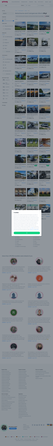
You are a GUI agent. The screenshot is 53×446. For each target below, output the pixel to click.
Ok (26, 233)
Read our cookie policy (34, 229)
